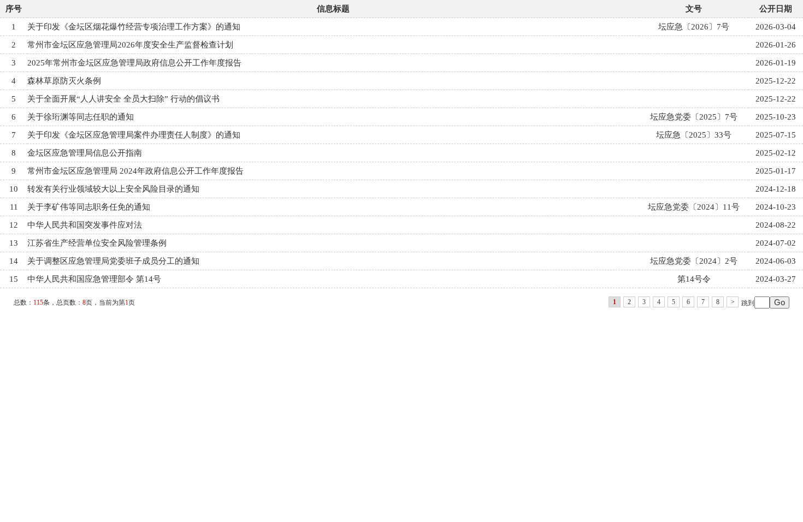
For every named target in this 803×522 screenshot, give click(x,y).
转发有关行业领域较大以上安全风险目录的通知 (113, 189)
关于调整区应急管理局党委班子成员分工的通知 (113, 261)
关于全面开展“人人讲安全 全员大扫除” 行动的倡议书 (123, 98)
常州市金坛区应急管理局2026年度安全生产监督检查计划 (130, 44)
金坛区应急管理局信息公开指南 (84, 153)
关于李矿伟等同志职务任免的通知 (88, 207)
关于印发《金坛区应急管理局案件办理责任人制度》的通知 (133, 134)
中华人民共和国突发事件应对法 (84, 225)
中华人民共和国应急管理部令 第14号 (94, 279)
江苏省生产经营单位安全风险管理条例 (97, 243)
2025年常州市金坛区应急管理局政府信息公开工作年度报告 (134, 62)
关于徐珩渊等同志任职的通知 (80, 116)
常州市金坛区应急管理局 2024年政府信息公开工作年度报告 (135, 171)
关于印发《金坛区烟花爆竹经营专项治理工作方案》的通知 (133, 26)
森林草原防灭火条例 (64, 80)
